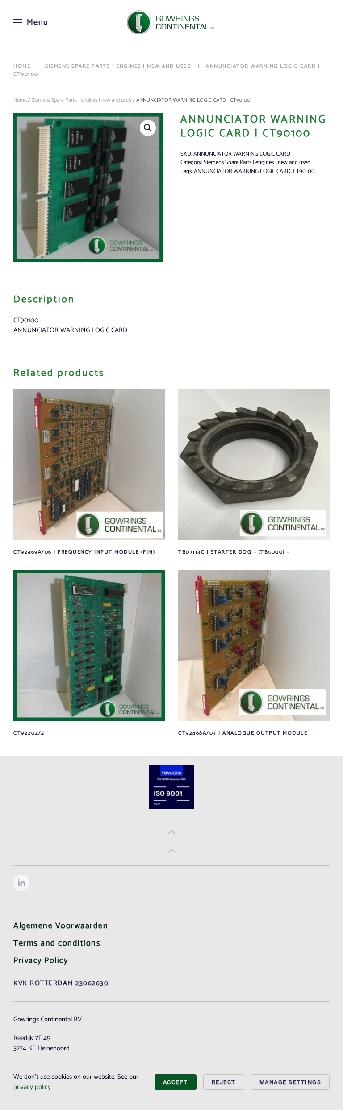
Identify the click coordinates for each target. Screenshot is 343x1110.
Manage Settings (290, 1082)
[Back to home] (171, 22)
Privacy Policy (40, 960)
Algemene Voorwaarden (60, 926)
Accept (175, 1082)
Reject (224, 1082)
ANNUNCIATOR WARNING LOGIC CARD (242, 171)
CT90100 (304, 171)
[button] (31, 22)
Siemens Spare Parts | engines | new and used (81, 100)
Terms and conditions (56, 943)
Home (20, 100)
